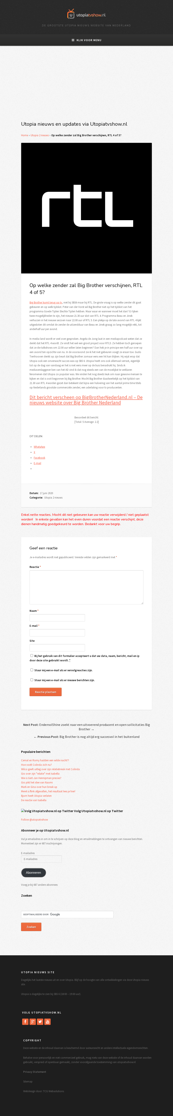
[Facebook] (25, 1022)
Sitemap (27, 1081)
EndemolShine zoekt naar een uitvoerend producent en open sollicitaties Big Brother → (86, 726)
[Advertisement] (86, 85)
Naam (34, 611)
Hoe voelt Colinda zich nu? (36, 765)
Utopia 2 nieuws (40, 135)
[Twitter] (40, 1022)
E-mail (34, 626)
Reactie (35, 567)
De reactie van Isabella (33, 800)
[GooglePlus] (33, 1022)
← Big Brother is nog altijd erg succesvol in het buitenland (86, 737)
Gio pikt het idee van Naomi (37, 782)
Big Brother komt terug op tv (46, 302)
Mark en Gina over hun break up (39, 787)
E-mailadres (28, 853)
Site (32, 641)
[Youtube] (47, 1022)
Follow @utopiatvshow (34, 819)
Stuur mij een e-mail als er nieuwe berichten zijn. (64, 680)
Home (24, 135)
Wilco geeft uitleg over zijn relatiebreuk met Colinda (50, 769)
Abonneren (33, 872)
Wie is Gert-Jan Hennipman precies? (41, 778)
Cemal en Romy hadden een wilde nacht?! (45, 760)
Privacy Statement (34, 1072)
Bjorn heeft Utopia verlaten (36, 796)
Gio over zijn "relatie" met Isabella (40, 773)
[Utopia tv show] (86, 20)
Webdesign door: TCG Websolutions (43, 1091)
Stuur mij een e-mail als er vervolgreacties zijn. (63, 670)
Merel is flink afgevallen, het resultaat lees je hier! (48, 791)
